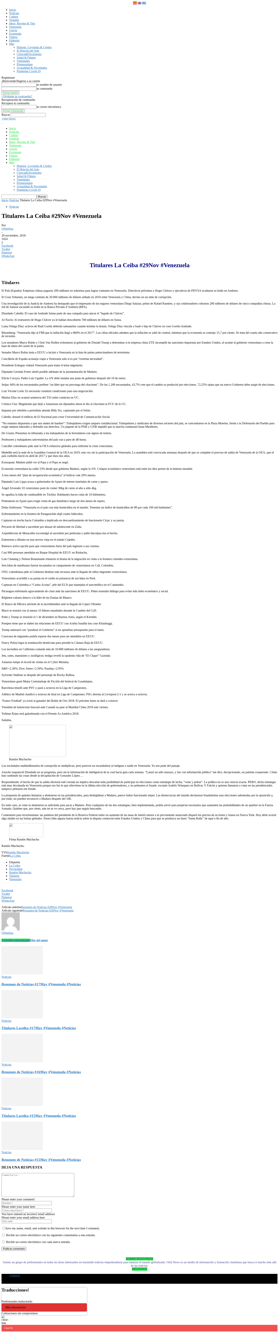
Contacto (14, 1275)
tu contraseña (44, 88)
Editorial (14, 40)
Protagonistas (25, 64)
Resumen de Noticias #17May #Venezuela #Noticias (41, 984)
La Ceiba (15, 855)
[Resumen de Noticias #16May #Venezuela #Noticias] (22, 1061)
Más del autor (39, 940)
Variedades (23, 61)
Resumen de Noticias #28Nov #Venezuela (46, 907)
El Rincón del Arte (28, 50)
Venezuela (15, 26)
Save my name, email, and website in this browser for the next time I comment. (52, 1228)
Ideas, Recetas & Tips (22, 23)
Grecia (13, 30)
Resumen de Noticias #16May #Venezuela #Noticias (41, 1072)
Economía (15, 33)
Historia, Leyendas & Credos (34, 47)
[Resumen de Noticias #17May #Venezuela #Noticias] (22, 973)
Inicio (12, 9)
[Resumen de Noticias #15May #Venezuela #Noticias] (22, 1149)
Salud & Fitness (26, 57)
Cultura (13, 16)
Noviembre (16, 869)
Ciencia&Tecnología (29, 54)
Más (11, 43)
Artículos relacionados (16, 940)
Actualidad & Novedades (32, 67)
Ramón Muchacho (18, 852)
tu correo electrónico (49, 106)
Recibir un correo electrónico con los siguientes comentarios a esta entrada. (50, 1235)
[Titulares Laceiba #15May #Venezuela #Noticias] (22, 1105)
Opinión (14, 20)
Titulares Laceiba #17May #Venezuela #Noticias (39, 1028)
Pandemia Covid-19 (29, 71)
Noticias (14, 13)
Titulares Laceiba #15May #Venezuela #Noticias (39, 1116)
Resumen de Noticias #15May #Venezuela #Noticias (41, 1160)
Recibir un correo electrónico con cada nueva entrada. (38, 1242)
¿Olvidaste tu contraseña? (17, 96)
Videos (13, 37)
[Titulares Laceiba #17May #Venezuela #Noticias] (22, 1017)
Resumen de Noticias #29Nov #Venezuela (48, 910)
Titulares (14, 875)
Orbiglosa (7, 228)
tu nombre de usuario (49, 84)
